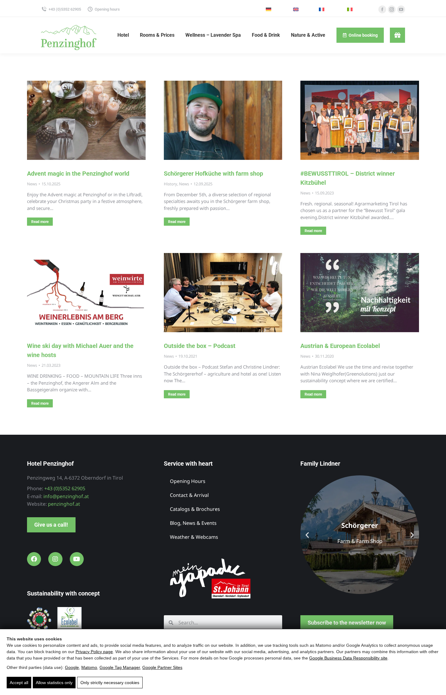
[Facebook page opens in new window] (382, 9)
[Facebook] (34, 559)
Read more (40, 222)
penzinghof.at (64, 504)
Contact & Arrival (189, 495)
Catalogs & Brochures (195, 509)
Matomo (89, 667)
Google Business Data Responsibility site (348, 658)
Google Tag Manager (120, 667)
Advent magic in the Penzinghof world (78, 173)
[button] (307, 534)
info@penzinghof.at (66, 496)
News (32, 184)
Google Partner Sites (162, 667)
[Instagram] (55, 559)
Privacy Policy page (94, 651)
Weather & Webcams (194, 537)
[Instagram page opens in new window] (392, 9)
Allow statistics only (54, 682)
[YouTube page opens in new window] (401, 9)
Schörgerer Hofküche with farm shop (213, 173)
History (170, 184)
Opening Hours (187, 481)
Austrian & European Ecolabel (340, 345)
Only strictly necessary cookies (109, 682)
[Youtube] (77, 559)
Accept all (19, 682)
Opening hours (107, 9)
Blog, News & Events (193, 523)
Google (72, 667)
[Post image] (86, 120)
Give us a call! (51, 524)
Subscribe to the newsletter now (347, 622)
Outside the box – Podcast (199, 345)
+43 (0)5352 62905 (65, 9)
